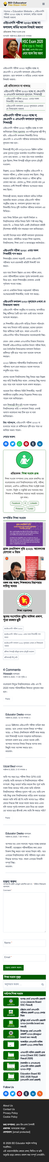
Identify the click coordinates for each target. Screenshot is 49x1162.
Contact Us (9, 1109)
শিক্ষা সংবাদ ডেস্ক (18, 32)
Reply (7, 699)
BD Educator (18, 1143)
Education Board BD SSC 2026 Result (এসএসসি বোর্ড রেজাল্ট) (30, 1076)
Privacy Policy (10, 1113)
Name (8, 942)
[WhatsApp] (19, 444)
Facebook (16, 503)
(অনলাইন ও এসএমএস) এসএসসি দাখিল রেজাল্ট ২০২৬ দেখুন (30, 1066)
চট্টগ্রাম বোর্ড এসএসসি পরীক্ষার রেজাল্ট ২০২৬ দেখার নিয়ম (32, 1012)
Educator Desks (14, 714)
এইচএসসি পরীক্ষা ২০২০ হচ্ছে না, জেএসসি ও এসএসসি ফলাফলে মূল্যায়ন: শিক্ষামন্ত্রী (24, 93)
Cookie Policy (10, 1116)
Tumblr (30, 509)
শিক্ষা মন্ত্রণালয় (19, 131)
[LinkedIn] (40, 444)
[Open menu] (43, 4)
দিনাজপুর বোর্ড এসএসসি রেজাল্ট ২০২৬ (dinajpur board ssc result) (30, 1034)
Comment (7, 890)
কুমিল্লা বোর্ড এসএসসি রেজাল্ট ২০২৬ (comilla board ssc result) (32, 1023)
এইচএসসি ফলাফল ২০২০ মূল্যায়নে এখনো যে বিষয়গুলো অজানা (24, 107)
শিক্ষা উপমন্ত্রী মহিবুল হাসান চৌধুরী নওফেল (19, 651)
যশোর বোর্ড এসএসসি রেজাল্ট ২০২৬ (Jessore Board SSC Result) (32, 1002)
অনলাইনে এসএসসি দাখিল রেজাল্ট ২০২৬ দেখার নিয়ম (31, 1043)
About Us (8, 1105)
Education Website (22, 11)
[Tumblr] (33, 444)
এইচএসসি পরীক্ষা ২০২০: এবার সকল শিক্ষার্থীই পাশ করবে (22, 100)
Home (7, 11)
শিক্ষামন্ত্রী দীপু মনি (14, 404)
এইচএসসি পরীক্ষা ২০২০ (13, 628)
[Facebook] (6, 444)
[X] (12, 444)
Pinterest (19, 509)
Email (8, 957)
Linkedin (33, 503)
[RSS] (40, 1093)
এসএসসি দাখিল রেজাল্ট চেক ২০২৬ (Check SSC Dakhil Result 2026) (32, 1055)
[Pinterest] (26, 444)
